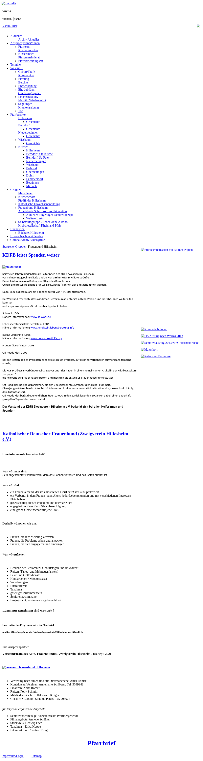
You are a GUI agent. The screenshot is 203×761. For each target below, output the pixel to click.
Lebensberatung (28, 96)
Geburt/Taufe (26, 71)
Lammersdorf (34, 179)
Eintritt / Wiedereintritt (32, 100)
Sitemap (37, 756)
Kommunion (26, 75)
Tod (20, 111)
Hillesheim (25, 118)
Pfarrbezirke (18, 114)
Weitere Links (35, 218)
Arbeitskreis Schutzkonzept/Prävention (42, 211)
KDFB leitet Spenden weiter (31, 255)
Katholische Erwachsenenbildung (39, 204)
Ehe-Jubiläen (26, 89)
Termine (15, 64)
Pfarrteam (24, 46)
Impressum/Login (13, 756)
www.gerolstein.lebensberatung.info (53, 327)
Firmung (23, 78)
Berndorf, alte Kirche (39, 154)
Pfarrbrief (102, 743)
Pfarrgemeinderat (29, 57)
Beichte (23, 82)
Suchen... (7, 18)
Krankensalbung (28, 107)
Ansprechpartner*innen (25, 43)
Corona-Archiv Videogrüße (27, 239)
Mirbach (31, 186)
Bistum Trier (9, 26)
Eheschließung (27, 86)
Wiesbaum (24, 139)
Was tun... (16, 68)
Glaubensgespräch (29, 93)
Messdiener (25, 193)
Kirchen (23, 146)
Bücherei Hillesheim (31, 232)
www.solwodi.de (41, 317)
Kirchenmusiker (28, 50)
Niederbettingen (28, 132)
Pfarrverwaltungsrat (30, 61)
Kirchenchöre (26, 197)
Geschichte (33, 121)
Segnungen (25, 104)
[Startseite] (9, 3)
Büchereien (17, 229)
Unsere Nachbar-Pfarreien (26, 236)
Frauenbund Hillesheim (33, 207)
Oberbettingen (35, 172)
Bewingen (32, 182)
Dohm (30, 175)
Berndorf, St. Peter (38, 157)
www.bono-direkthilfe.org (46, 338)
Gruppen (15, 189)
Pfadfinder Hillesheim (32, 200)
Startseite (8, 246)
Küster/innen (26, 53)
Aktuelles (16, 36)
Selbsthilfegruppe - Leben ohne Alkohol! (43, 222)
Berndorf (24, 125)
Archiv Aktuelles (28, 39)
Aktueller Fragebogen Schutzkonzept (49, 214)
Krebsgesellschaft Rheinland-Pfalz (39, 225)
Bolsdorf (31, 168)
